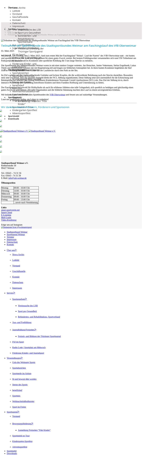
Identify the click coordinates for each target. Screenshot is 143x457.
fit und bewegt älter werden (24, 379)
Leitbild (16, 10)
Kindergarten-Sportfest (22, 441)
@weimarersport (24, 227)
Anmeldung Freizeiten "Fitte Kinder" (34, 430)
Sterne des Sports (20, 384)
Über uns (11, 250)
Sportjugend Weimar (16, 234)
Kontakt (16, 20)
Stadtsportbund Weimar (17, 232)
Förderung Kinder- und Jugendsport (28, 353)
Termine (10, 237)
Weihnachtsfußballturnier (26, 91)
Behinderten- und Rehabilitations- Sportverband (27, 38)
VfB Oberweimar (57, 94)
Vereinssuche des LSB (29, 29)
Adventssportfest (21, 113)
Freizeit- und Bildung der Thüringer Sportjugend (31, 50)
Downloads (13, 118)
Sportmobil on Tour (21, 436)
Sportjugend (12, 412)
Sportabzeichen (20, 73)
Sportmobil (11, 451)
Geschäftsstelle (20, 17)
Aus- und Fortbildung (21, 322)
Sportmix (16, 396)
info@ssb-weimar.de (17, 178)
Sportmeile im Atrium (21, 373)
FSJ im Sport (18, 342)
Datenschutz (19, 23)
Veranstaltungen (14, 358)
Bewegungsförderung (21, 423)
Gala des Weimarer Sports (23, 362)
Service (11, 29)
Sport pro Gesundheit (29, 32)
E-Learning (6, 215)
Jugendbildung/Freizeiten (23, 330)
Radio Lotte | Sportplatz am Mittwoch (29, 347)
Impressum (18, 26)
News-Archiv (18, 7)
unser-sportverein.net (10, 210)
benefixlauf (18, 85)
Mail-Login (6, 217)
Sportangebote (18, 299)
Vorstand (17, 13)
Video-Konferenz (8, 220)
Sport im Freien (19, 407)
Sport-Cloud (6, 212)
